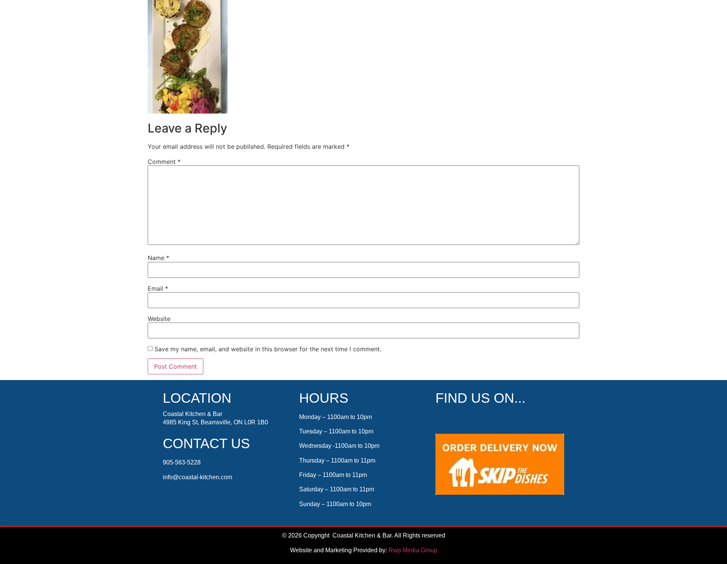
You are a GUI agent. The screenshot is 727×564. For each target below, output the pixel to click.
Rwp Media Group (412, 550)
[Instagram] (458, 419)
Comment (164, 162)
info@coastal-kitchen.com (197, 477)
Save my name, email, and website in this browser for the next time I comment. (267, 349)
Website (159, 319)
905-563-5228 (182, 462)
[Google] (473, 419)
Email (158, 288)
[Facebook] (442, 419)
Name (158, 258)
